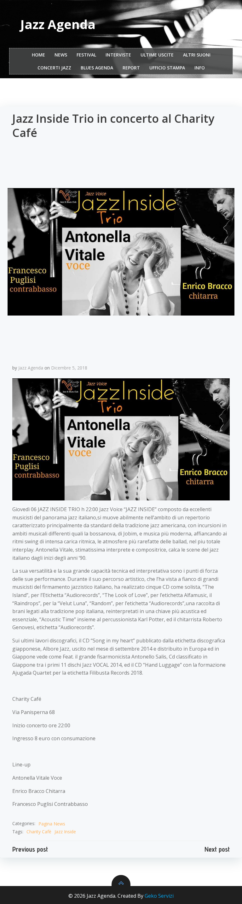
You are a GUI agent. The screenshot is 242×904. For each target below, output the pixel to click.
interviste (118, 55)
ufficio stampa (167, 68)
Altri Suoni (196, 55)
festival (86, 55)
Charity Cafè (38, 832)
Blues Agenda (97, 68)
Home (38, 55)
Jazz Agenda (30, 368)
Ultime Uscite (157, 55)
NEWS (61, 55)
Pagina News (51, 824)
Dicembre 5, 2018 (69, 368)
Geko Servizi (159, 895)
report (131, 68)
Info (199, 68)
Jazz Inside (65, 832)
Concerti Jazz (54, 68)
